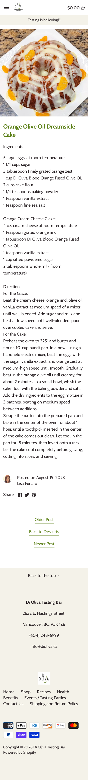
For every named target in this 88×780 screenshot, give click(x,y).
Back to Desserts (44, 531)
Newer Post (44, 543)
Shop (26, 691)
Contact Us (13, 703)
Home (9, 691)
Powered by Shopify (19, 752)
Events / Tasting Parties (45, 697)
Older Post (44, 519)
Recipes (44, 691)
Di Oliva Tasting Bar (49, 747)
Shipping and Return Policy (54, 703)
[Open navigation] (6, 7)
